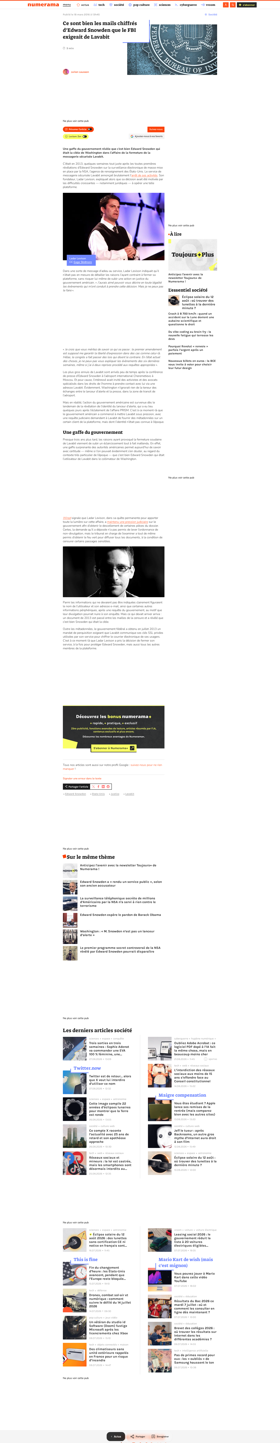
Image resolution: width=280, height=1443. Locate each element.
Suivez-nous (156, 129)
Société (212, 14)
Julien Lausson (80, 71)
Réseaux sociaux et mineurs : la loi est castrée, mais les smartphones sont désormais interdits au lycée (110, 1163)
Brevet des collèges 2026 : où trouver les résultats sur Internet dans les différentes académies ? (195, 1333)
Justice (115, 794)
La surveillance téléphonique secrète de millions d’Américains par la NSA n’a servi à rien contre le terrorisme (118, 902)
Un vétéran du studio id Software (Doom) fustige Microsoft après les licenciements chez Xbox (108, 1327)
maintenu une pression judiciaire (127, 522)
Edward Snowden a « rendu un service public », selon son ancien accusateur (121, 883)
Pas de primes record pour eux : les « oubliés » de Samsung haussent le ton (194, 1358)
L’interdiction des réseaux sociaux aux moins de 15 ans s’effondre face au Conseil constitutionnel (194, 1075)
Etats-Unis (98, 794)
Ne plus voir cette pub (76, 121)
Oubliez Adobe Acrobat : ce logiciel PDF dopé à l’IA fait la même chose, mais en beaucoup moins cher (195, 1048)
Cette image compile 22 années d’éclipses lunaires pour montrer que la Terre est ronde (110, 1109)
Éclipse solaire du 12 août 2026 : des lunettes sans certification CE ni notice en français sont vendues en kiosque (108, 1240)
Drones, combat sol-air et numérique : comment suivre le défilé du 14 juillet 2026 (110, 1300)
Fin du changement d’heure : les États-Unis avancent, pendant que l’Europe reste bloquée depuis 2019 (107, 1273)
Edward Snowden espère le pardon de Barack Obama (120, 915)
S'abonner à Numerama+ (110, 748)
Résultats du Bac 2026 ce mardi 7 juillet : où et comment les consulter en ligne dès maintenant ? (194, 1306)
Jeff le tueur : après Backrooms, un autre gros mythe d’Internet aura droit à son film (195, 1136)
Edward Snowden (75, 794)
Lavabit (129, 794)
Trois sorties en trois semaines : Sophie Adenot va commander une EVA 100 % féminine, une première (109, 1048)
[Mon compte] (226, 4)
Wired (67, 518)
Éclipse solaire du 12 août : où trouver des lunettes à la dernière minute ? (198, 302)
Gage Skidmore (83, 262)
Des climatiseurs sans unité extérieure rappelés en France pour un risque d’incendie (108, 1354)
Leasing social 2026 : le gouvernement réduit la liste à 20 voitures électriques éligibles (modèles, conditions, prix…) (192, 1240)
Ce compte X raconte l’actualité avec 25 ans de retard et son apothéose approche (109, 1136)
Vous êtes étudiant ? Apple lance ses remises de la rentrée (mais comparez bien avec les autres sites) (194, 1108)
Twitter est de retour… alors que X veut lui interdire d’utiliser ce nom (110, 1080)
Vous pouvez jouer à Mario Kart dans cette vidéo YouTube (194, 1277)
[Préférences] (233, 4)
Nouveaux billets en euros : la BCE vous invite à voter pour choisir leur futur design (192, 364)
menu (67, 4)
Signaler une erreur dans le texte (82, 778)
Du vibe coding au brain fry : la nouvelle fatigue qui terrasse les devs (190, 335)
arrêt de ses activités (144, 175)
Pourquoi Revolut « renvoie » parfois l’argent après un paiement (188, 350)
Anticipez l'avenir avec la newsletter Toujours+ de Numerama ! (118, 867)
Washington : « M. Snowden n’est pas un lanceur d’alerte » (117, 933)
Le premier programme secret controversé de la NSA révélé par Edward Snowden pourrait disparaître (120, 949)
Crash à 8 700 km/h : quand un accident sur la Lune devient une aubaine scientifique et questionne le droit (191, 319)
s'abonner (249, 4)
